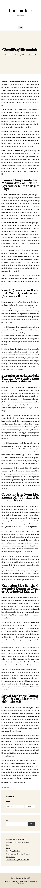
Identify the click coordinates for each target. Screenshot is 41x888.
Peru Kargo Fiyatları (13, 851)
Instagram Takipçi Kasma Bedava (17, 842)
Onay (8, 848)
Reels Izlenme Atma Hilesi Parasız (18, 854)
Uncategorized (31, 55)
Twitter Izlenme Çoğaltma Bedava (17, 860)
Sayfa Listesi (10, 857)
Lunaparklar (20, 11)
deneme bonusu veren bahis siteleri (13, 782)
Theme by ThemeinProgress (13, 881)
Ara (7, 821)
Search (10, 796)
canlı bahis (5, 787)
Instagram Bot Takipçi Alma (15, 839)
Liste (7, 845)
